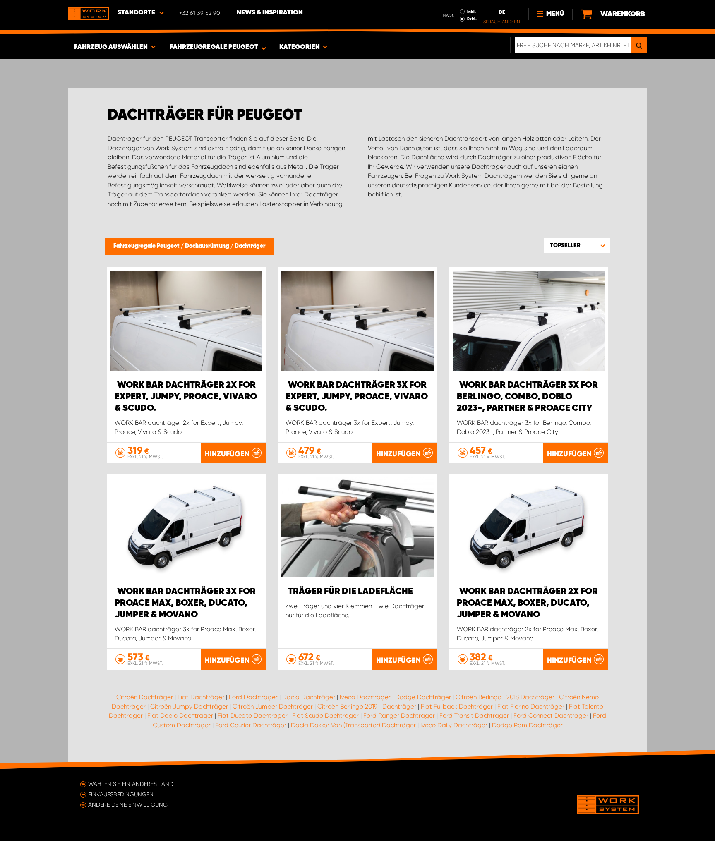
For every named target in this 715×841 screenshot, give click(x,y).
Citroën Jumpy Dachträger (189, 706)
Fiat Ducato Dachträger (253, 715)
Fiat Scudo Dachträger (325, 715)
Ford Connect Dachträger (550, 715)
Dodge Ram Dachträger (527, 725)
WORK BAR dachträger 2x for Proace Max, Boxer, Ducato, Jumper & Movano (527, 603)
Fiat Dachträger (201, 697)
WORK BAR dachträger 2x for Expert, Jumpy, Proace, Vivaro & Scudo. (186, 397)
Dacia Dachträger (308, 697)
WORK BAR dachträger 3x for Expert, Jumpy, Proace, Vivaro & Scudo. (357, 397)
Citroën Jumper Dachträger (273, 706)
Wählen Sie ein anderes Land (130, 784)
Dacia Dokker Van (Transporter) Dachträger (353, 725)
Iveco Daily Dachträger (453, 725)
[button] (577, 245)
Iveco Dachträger (365, 697)
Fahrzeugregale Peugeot (147, 246)
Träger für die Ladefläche (350, 591)
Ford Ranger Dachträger (399, 715)
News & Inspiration (270, 13)
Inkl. (471, 12)
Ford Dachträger (253, 697)
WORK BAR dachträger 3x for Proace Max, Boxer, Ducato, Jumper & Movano (185, 603)
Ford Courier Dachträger (250, 725)
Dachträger (250, 246)
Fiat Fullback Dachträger (457, 706)
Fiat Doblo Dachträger (180, 715)
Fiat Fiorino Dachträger (530, 706)
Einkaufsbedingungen (121, 794)
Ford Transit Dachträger (474, 715)
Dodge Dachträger (423, 697)
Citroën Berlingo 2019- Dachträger (366, 706)
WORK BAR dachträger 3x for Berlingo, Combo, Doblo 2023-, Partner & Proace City (527, 397)
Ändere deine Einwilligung (128, 804)
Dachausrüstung (207, 246)
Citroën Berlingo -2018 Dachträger (505, 697)
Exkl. (472, 19)
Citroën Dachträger (144, 697)
